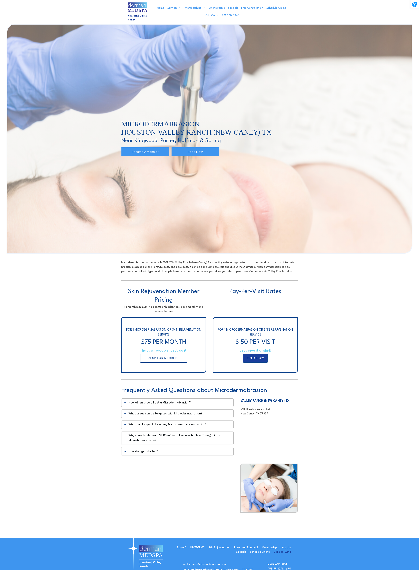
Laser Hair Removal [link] (246, 547)
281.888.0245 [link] (282, 552)
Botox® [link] (181, 547)
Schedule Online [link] (260, 552)
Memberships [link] (270, 547)
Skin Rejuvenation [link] (219, 547)
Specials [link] (241, 552)
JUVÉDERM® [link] (197, 547)
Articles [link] (286, 547)
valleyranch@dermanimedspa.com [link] (204, 564)
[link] (414, 4)
